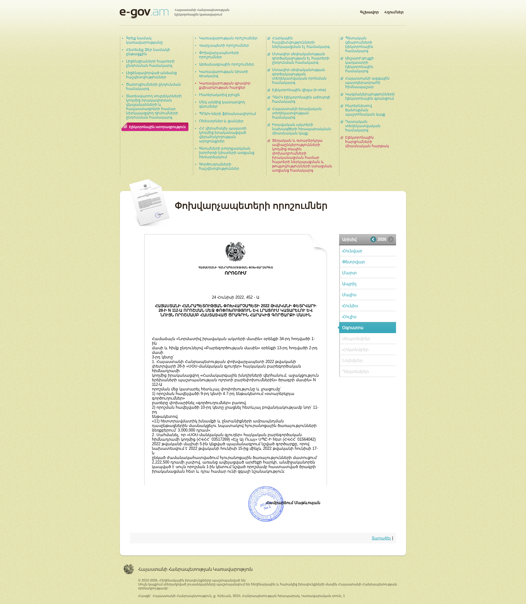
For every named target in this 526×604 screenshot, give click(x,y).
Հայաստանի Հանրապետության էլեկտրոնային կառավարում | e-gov (174, 13)
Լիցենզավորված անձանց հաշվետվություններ (151, 75)
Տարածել (381, 538)
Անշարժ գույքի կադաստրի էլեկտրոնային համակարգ (359, 64)
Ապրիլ (349, 283)
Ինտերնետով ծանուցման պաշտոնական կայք (365, 110)
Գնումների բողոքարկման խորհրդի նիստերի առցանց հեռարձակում (226, 152)
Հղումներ (393, 11)
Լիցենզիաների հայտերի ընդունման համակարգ (150, 63)
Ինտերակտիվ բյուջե (219, 95)
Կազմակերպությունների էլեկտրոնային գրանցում (370, 96)
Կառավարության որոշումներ (228, 38)
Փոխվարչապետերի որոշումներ (219, 55)
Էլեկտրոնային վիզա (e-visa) (299, 90)
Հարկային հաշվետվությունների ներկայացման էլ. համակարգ (301, 42)
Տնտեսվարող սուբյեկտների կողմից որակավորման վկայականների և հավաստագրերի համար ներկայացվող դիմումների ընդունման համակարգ (154, 106)
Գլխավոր (369, 11)
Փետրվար (353, 261)
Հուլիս (349, 316)
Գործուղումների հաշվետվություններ (219, 166)
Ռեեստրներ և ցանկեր (221, 121)
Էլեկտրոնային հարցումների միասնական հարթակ (367, 141)
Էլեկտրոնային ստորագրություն (157, 127)
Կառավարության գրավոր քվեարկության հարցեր (225, 85)
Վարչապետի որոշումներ (224, 45)
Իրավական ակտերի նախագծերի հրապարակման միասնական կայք (301, 129)
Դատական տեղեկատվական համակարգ (362, 125)
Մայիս (349, 294)
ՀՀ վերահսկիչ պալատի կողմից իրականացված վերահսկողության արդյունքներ (223, 134)
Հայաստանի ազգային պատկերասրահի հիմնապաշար (367, 82)
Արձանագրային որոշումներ (226, 64)
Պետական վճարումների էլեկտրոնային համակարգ (359, 44)
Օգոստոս (352, 327)
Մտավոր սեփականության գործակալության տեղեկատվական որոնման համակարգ (299, 76)
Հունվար (352, 250)
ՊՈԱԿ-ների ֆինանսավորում (227, 114)
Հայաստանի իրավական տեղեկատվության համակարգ (297, 113)
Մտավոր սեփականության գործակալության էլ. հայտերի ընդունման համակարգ (300, 58)
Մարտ (349, 272)
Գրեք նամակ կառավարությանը (144, 40)
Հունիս (350, 305)
